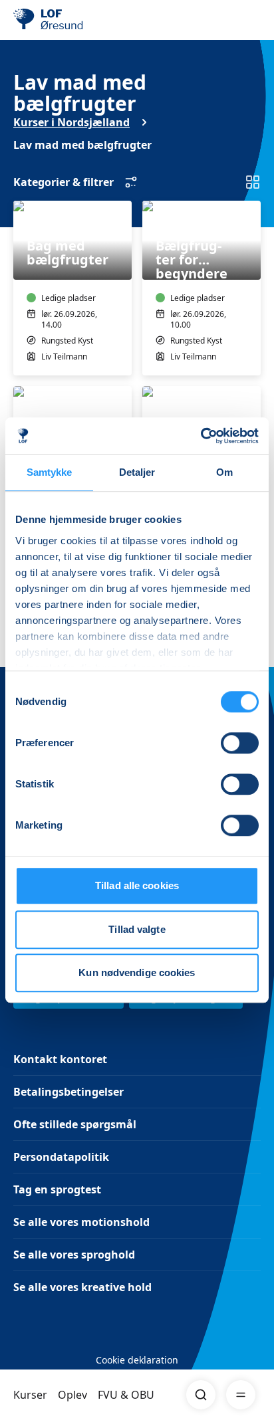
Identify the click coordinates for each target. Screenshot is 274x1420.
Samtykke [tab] (49, 472)
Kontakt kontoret (60, 1059)
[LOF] (80, 20)
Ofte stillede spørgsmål (74, 1124)
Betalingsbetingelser (68, 1091)
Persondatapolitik (61, 1157)
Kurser (30, 1394)
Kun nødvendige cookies (136, 972)
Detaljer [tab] (137, 472)
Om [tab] (224, 472)
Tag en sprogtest (57, 1189)
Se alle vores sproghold (74, 1254)
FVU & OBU (126, 1394)
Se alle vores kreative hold (82, 1287)
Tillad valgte (136, 929)
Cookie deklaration (137, 1360)
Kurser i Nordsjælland (71, 122)
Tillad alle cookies (137, 885)
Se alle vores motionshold (81, 1222)
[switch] (240, 743)
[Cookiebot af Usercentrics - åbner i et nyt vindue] (200, 436)
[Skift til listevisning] (253, 182)
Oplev (72, 1394)
